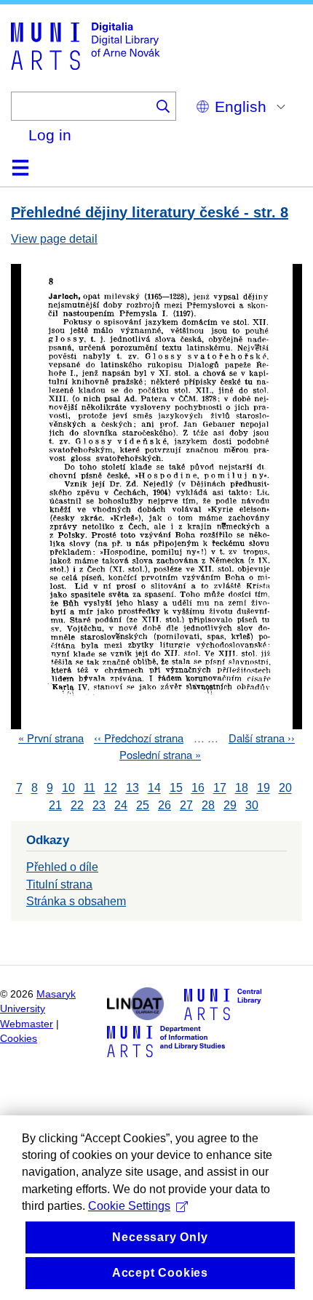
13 (132, 788)
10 (68, 788)
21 (55, 805)
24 (120, 805)
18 (241, 788)
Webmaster (26, 1024)
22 (77, 805)
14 (154, 788)
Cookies (18, 1038)
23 (99, 805)
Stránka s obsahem (76, 901)
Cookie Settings (129, 1206)
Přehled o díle (62, 867)
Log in (49, 135)
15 (176, 788)
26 (164, 805)
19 (263, 788)
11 (89, 788)
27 (186, 805)
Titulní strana (59, 884)
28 (208, 805)
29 (230, 805)
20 (285, 788)
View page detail (54, 239)
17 (219, 788)
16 (198, 788)
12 (110, 788)
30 (251, 805)
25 (142, 805)
